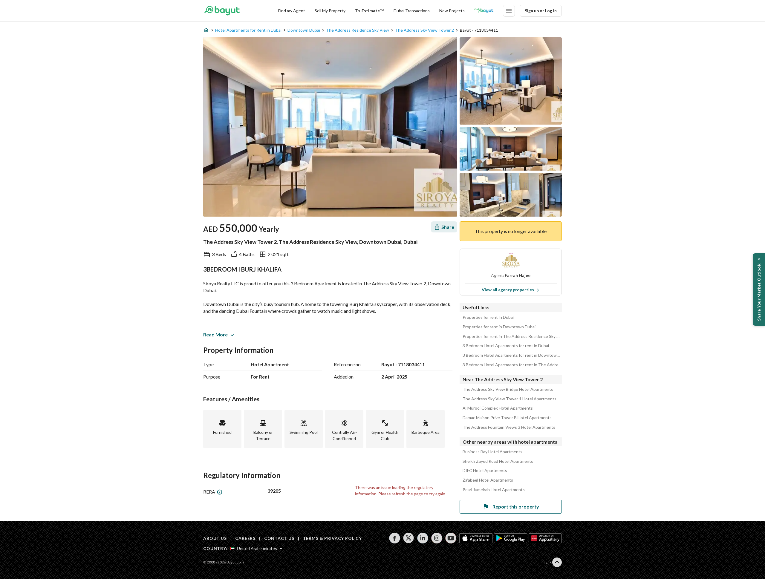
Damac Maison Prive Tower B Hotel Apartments (507, 417)
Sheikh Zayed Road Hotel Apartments (498, 461)
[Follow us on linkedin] (422, 538)
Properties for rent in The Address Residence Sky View (512, 336)
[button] (759, 289)
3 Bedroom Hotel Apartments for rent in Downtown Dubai (512, 355)
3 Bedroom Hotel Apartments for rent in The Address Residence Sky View (512, 364)
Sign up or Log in (541, 10)
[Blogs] (483, 11)
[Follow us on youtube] (450, 538)
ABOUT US (215, 538)
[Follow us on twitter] (408, 538)
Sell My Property (330, 10)
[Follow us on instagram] (436, 538)
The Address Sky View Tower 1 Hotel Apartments (509, 398)
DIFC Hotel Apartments (485, 470)
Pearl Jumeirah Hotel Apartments (494, 489)
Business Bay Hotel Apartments (492, 451)
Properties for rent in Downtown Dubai (499, 326)
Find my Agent (291, 10)
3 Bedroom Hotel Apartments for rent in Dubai (506, 345)
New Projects (452, 10)
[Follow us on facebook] (394, 538)
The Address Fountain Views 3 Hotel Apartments (509, 427)
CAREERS (245, 538)
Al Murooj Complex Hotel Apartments (498, 408)
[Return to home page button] (222, 11)
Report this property (515, 506)
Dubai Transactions (412, 10)
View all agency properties (508, 289)
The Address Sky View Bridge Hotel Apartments (508, 389)
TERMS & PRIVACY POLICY (332, 538)
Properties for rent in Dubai (488, 317)
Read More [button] (215, 334)
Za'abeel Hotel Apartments (488, 480)
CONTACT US (279, 538)
